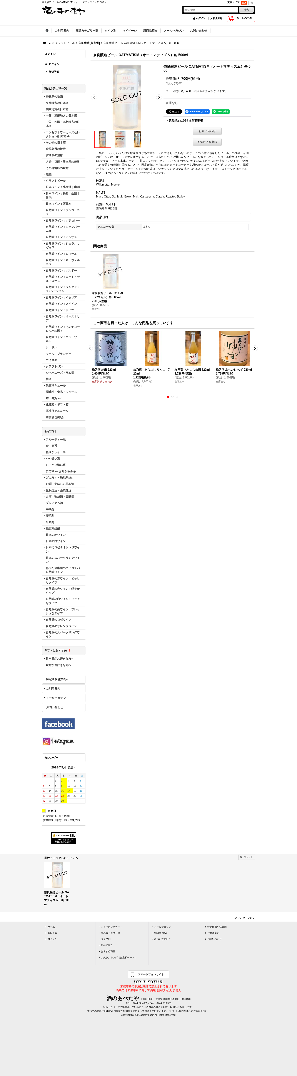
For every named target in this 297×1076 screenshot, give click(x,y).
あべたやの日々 (162, 939)
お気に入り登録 (207, 142)
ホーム (51, 926)
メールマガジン (56, 697)
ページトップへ (246, 918)
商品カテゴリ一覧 (110, 933)
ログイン (200, 18)
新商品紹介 (107, 945)
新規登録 (217, 18)
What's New (160, 933)
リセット (248, 857)
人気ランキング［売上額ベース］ (119, 957)
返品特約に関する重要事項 (186, 120)
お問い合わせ (54, 707)
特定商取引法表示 (57, 679)
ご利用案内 (53, 688)
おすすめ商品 (108, 951)
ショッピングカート (111, 926)
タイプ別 (105, 939)
